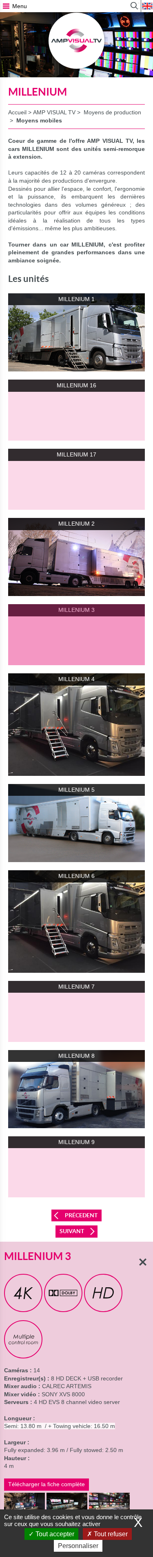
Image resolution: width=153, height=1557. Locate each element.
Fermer (143, 1262)
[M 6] (24, 1504)
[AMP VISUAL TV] (77, 41)
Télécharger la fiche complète (46, 1484)
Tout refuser (110, 1534)
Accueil (17, 112)
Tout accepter (54, 1534)
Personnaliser (78, 1545)
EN (147, 6)
